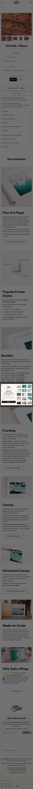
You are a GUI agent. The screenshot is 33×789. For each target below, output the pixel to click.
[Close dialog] (2, 385)
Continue (8, 401)
